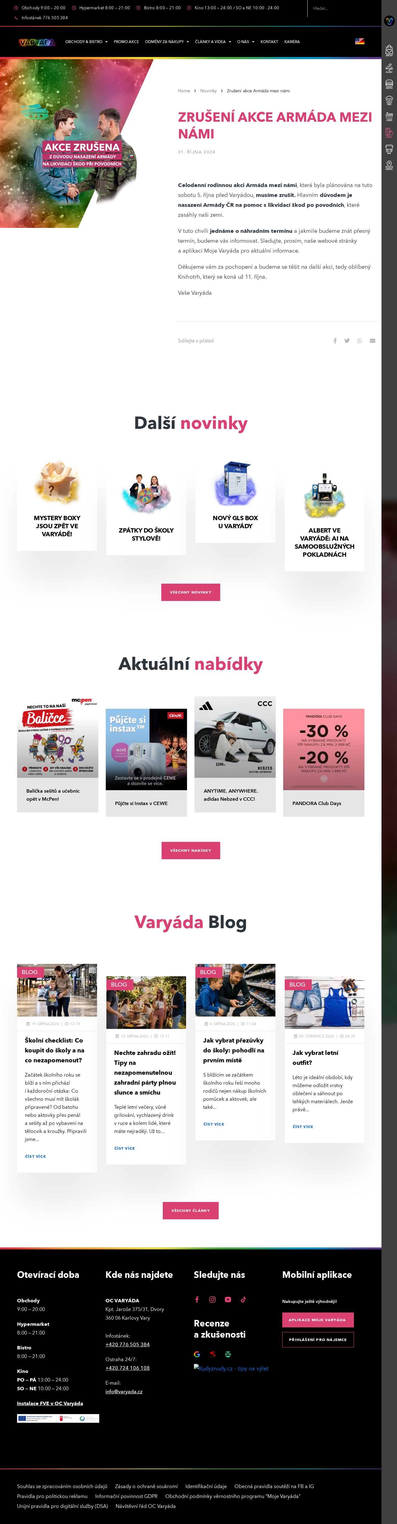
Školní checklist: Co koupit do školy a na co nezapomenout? (54, 1050)
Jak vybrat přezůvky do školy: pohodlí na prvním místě (233, 1050)
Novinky (208, 91)
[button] (337, 340)
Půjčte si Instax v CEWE (141, 803)
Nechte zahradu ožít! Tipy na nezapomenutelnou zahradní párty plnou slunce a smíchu (145, 1073)
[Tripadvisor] (228, 1354)
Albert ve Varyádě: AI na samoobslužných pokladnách (325, 543)
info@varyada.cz (123, 1391)
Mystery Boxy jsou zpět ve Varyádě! (57, 526)
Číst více (35, 1156)
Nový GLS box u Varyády (235, 522)
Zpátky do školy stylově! (146, 535)
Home (184, 91)
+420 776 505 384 (127, 1344)
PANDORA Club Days (316, 803)
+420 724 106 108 (127, 1368)
